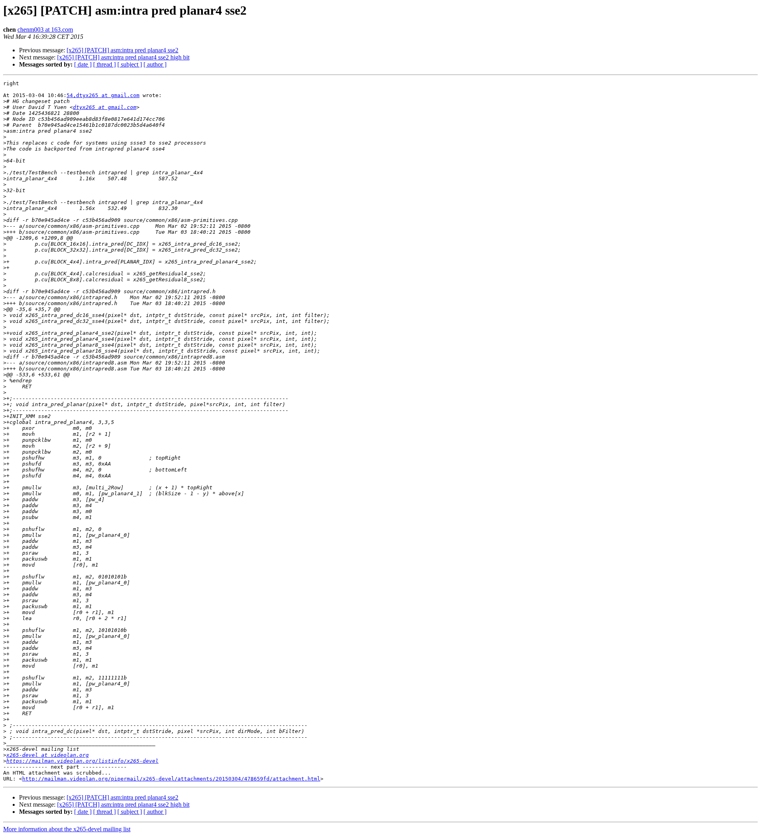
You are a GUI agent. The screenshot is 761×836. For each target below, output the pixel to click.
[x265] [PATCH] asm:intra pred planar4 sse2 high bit (123, 57)
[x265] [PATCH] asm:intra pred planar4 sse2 (122, 50)
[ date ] (83, 64)
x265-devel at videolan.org (47, 755)
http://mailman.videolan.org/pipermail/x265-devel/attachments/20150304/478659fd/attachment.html (171, 779)
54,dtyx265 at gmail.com (103, 95)
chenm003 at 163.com (45, 29)
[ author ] (154, 64)
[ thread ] (104, 64)
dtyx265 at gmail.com (104, 107)
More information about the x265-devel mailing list (66, 829)
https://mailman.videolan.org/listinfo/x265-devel (82, 761)
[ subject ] (129, 64)
